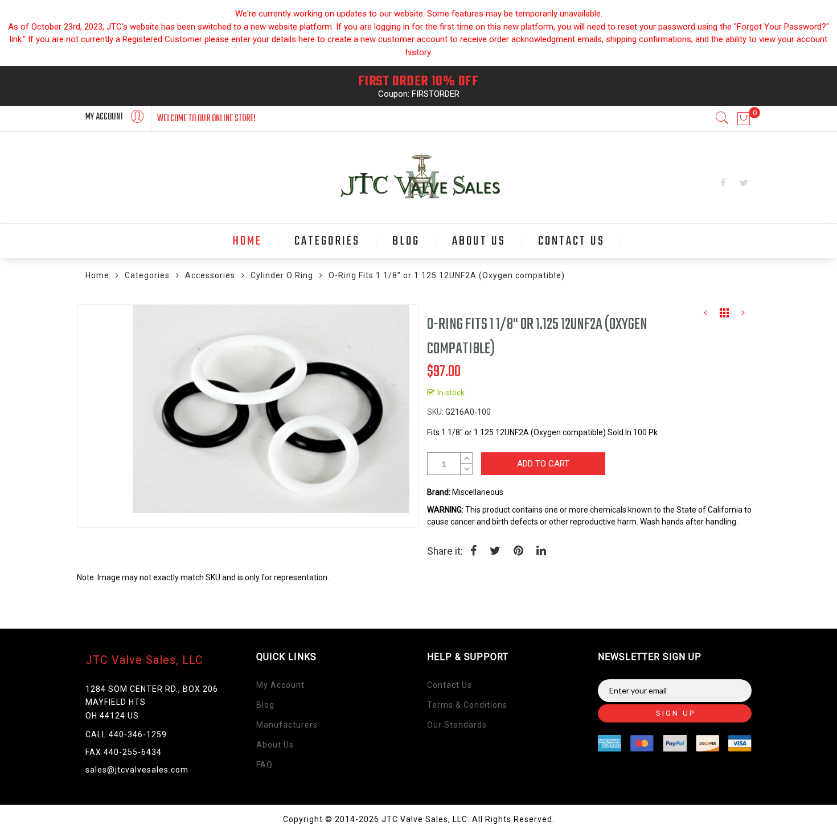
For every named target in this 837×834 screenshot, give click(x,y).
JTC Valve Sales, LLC (144, 660)
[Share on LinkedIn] (541, 551)
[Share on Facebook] (473, 551)
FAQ (264, 764)
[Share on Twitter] (495, 551)
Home (97, 275)
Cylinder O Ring (282, 275)
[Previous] (705, 316)
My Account (280, 685)
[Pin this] (518, 551)
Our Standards (457, 724)
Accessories (210, 275)
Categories (147, 275)
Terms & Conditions (467, 704)
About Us (275, 744)
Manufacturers (287, 724)
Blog (265, 704)
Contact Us (449, 685)
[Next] (743, 316)
